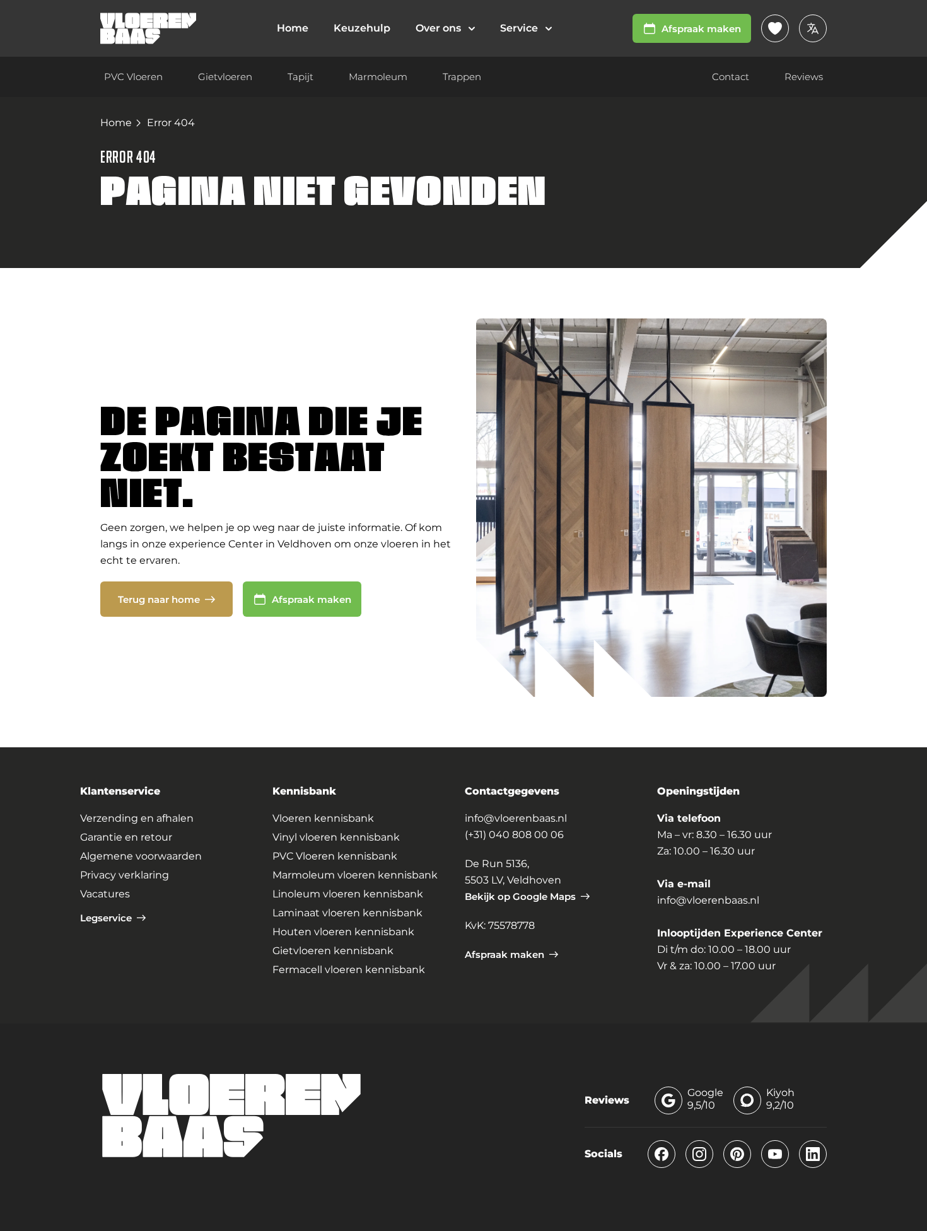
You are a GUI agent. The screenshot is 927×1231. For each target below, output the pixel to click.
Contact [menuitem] (730, 77)
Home (116, 123)
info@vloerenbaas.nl (516, 818)
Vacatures (105, 894)
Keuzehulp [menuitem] (362, 28)
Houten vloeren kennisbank (343, 932)
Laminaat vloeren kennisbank (347, 913)
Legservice (106, 918)
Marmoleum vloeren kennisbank (355, 875)
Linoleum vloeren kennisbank (347, 894)
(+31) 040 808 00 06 (514, 835)
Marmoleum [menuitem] (378, 77)
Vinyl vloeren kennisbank (336, 837)
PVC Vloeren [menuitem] (133, 77)
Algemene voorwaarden (141, 856)
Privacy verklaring (124, 875)
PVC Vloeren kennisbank (334, 856)
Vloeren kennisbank (323, 818)
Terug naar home (159, 599)
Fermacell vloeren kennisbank (348, 970)
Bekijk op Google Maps (520, 896)
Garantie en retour (126, 837)
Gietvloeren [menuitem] (225, 77)
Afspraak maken (701, 29)
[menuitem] (445, 28)
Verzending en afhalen (137, 818)
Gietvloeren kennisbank (333, 951)
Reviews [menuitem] (803, 77)
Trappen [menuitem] (462, 77)
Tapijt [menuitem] (300, 77)
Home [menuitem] (292, 28)
